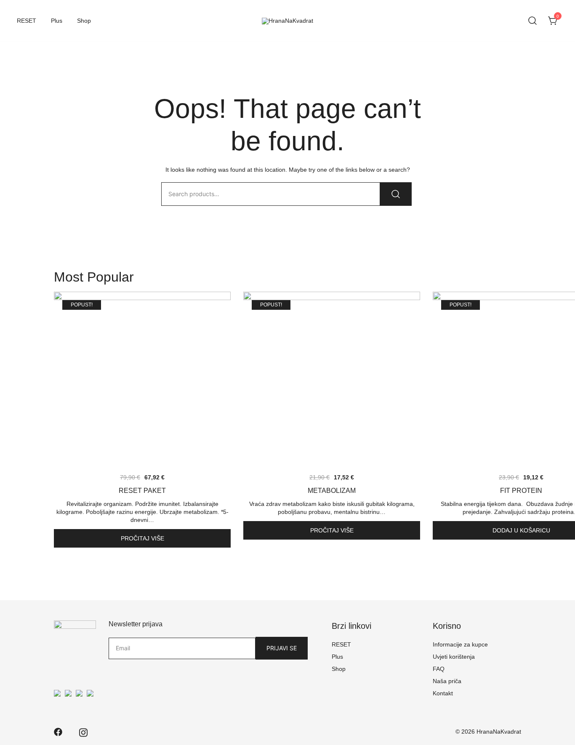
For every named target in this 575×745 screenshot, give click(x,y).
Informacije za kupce (460, 644)
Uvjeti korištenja (454, 656)
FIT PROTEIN (521, 490)
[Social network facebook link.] (58, 731)
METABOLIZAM (332, 490)
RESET (26, 20)
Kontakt (443, 693)
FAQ (439, 668)
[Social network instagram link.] (83, 731)
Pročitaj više (142, 538)
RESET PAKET (142, 490)
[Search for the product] (396, 194)
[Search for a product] (532, 21)
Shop (84, 20)
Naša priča (447, 681)
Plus (56, 20)
